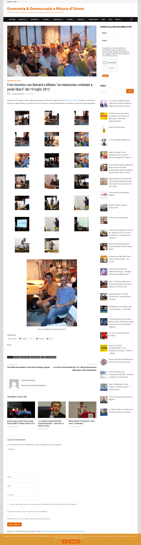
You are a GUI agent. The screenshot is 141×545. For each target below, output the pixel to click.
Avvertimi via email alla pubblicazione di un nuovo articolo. (29, 519)
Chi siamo (12, 19)
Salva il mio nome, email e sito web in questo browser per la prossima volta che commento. (43, 504)
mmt (42, 357)
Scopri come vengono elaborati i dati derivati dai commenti (63, 531)
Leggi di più (74, 541)
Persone (81, 19)
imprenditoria (12, 81)
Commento (11, 449)
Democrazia (58, 19)
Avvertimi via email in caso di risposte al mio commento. (27, 511)
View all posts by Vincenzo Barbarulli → (34, 385)
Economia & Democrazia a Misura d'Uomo (45, 8)
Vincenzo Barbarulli (18, 94)
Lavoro (45, 19)
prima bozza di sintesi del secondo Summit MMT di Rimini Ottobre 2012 (21, 422)
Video (103, 19)
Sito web (10, 495)
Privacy (118, 19)
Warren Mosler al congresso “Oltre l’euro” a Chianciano (81, 422)
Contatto (22, 19)
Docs (110, 19)
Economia (34, 19)
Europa (69, 19)
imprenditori (35, 357)
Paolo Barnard (50, 357)
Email (9, 486)
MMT (19, 81)
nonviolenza (93, 19)
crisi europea (25, 357)
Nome (9, 477)
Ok (65, 541)
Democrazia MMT (71, 100)
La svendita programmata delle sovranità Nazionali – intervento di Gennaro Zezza (50, 423)
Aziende (16, 357)
